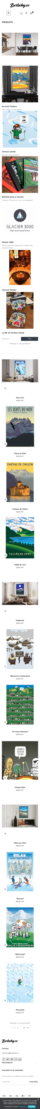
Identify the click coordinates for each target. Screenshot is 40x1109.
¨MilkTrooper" (20, 954)
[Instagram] (16, 1059)
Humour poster (9, 152)
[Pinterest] (11, 1059)
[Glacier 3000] (20, 220)
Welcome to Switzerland (20, 676)
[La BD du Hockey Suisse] (20, 310)
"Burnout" (20, 899)
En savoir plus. (22, 1106)
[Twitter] (7, 1059)
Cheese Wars (20, 787)
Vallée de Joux (20, 565)
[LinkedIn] (20, 1059)
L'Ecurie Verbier (9, 290)
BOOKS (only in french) (12, 197)
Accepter (31, 1106)
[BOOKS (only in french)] (20, 174)
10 (24, 1028)
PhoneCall (20, 1010)
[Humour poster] (20, 129)
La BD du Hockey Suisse (13, 333)
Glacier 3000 (7, 242)
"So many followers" (20, 732)
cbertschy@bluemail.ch (10, 1053)
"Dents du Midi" (20, 454)
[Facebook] (3, 1059)
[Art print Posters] (20, 84)
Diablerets (20, 620)
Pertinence (10, 339)
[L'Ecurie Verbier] (20, 267)
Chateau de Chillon (20, 509)
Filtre (29, 339)
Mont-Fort (20, 398)
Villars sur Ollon (20, 843)
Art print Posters (9, 107)
